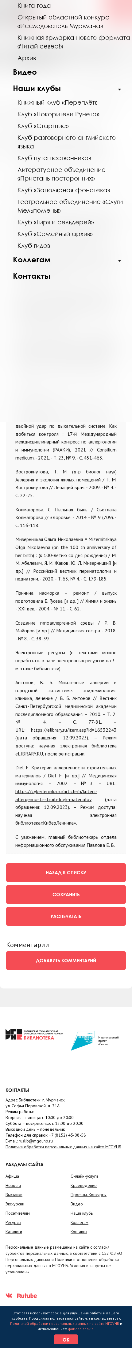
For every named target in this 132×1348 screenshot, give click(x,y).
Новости (13, 1185)
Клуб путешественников (54, 157)
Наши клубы (37, 88)
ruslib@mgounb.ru (36, 1141)
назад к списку (66, 872)
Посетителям (18, 1213)
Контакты (31, 276)
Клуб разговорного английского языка (66, 142)
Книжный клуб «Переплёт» (57, 102)
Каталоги (14, 1231)
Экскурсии (15, 1204)
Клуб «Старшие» (43, 125)
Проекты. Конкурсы (89, 1194)
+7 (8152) (67, 1135)
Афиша (12, 1176)
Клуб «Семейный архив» (55, 233)
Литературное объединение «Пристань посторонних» (61, 174)
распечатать (66, 916)
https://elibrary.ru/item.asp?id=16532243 (74, 730)
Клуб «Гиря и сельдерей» (55, 222)
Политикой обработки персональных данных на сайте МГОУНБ (64, 1323)
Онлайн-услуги (84, 1176)
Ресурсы (13, 1222)
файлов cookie (81, 1328)
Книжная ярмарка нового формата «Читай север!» (73, 42)
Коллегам (32, 259)
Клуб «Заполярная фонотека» (63, 189)
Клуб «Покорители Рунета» (58, 114)
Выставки (14, 1194)
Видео (25, 72)
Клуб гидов (33, 245)
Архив (26, 57)
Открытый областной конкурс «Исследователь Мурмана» (63, 21)
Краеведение (84, 1185)
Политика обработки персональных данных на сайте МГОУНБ (63, 1147)
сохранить (66, 894)
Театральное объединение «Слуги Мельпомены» (70, 206)
